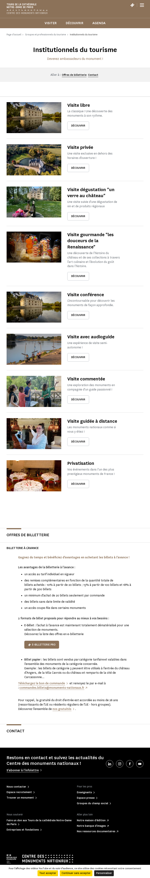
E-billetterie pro (43, 644)
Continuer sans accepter (76, 873)
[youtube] (139, 763)
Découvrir (74, 23)
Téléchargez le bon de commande (41, 683)
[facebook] (129, 763)
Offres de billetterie (74, 75)
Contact (93, 75)
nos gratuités (61, 709)
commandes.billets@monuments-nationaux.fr (51, 688)
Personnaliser (104, 873)
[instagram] (119, 763)
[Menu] (142, 5)
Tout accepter (47, 873)
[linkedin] (109, 763)
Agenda (99, 23)
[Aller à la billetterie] (132, 5)
